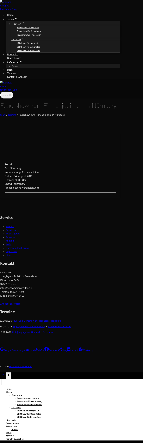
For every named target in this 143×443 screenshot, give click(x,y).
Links (8, 255)
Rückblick (11, 230)
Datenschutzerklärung (17, 248)
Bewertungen (14, 57)
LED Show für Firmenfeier (28, 50)
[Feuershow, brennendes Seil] (13, 158)
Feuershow (16, 395)
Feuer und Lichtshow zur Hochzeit (31, 320)
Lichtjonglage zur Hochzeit (26, 332)
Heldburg (56, 320)
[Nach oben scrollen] (3, 376)
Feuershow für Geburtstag (29, 31)
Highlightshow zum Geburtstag (29, 326)
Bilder (10, 69)
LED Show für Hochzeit (27, 43)
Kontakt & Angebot (17, 76)
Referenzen (11, 426)
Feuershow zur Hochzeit (28, 27)
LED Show (16, 407)
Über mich (12, 54)
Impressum (11, 251)
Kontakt (10, 240)
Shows (9, 392)
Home (10, 15)
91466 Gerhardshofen (59, 326)
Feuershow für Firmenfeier (29, 35)
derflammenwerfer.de (20, 366)
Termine (11, 73)
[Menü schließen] (1, 382)
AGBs (8, 244)
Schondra (48, 332)
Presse (14, 66)
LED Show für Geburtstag (28, 47)
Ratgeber (11, 237)
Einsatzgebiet (13, 233)
